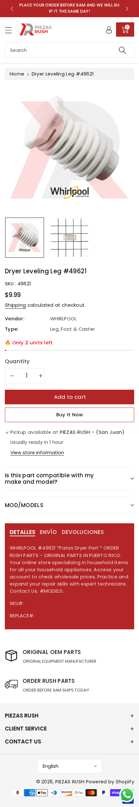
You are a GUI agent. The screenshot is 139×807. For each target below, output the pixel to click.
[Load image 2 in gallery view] (69, 237)
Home (17, 74)
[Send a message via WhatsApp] (127, 795)
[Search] (122, 50)
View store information (37, 452)
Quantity (17, 361)
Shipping (15, 305)
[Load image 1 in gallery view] (24, 237)
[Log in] (109, 29)
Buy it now (69, 414)
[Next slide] (127, 8)
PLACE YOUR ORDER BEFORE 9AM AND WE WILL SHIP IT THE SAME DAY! (69, 8)
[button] (11, 30)
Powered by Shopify (110, 781)
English (51, 766)
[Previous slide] (12, 8)
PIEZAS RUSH (69, 781)
